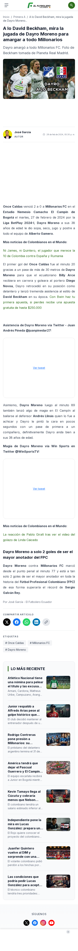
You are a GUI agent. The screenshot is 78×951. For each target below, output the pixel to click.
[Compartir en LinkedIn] (36, 622)
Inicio (6, 16)
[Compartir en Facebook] (16, 622)
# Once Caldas (14, 642)
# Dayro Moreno (15, 649)
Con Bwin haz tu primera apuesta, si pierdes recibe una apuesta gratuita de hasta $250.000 (39, 302)
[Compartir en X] (7, 622)
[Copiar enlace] (46, 622)
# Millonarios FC (40, 642)
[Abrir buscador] (71, 5)
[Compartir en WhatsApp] (26, 622)
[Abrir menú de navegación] (6, 5)
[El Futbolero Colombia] (39, 5)
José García (22, 132)
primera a (19, 16)
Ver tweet (39, 367)
